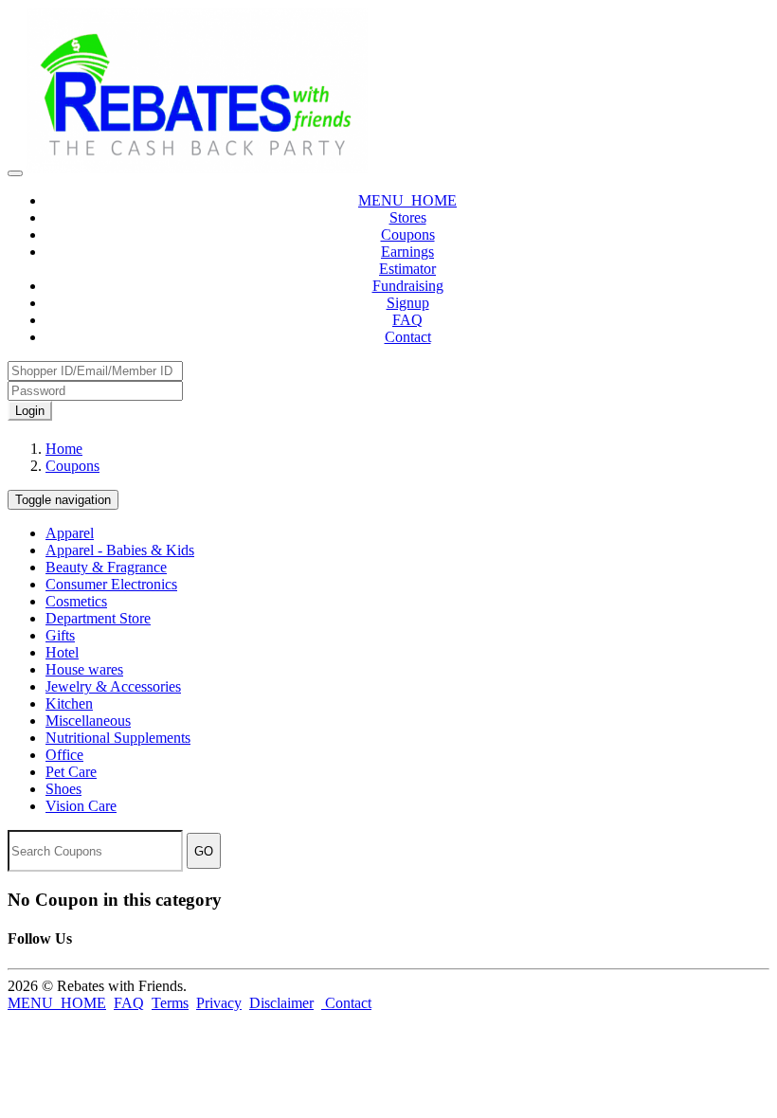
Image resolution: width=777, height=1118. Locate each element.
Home (63, 449)
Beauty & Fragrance (106, 567)
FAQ (407, 320)
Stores (407, 217)
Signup (408, 303)
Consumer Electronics (111, 584)
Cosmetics (76, 601)
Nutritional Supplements (117, 738)
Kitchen (69, 703)
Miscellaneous (88, 720)
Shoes (63, 789)
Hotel (62, 652)
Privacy (219, 1003)
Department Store (98, 618)
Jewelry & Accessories (113, 686)
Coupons (408, 234)
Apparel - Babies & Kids (119, 550)
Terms (170, 1003)
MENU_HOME (407, 200)
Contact (408, 337)
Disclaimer (281, 1003)
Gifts (60, 635)
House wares (84, 669)
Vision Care (81, 806)
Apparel (69, 533)
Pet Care (71, 772)
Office (64, 755)
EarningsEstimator (407, 260)
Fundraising (407, 286)
